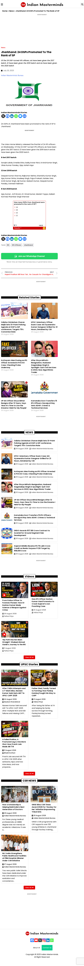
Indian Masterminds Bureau (12, 75)
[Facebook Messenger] (20, 116)
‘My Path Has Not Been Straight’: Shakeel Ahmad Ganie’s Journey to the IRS (14, 642)
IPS (8, 245)
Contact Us (47, 948)
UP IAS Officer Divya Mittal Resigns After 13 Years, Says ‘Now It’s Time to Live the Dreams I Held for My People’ (14, 404)
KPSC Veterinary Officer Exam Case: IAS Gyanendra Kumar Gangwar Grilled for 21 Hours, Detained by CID (44, 326)
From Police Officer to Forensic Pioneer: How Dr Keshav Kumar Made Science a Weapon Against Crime (14, 605)
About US (36, 948)
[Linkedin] (12, 116)
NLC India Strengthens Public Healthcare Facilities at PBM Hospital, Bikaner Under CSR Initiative (14, 857)
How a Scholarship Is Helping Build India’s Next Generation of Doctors (13, 807)
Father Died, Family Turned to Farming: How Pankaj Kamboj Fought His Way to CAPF (44, 692)
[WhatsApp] (52, 940)
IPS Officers (16, 245)
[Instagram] (44, 940)
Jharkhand (28, 245)
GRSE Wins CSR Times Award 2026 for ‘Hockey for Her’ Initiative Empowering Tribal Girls (44, 808)
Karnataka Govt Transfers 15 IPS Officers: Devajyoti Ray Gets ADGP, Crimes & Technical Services (44, 404)
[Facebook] (7, 116)
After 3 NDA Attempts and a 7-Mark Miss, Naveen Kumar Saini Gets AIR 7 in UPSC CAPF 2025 (13, 692)
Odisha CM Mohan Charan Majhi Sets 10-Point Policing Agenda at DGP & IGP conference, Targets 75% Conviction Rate (13, 327)
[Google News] (24, 116)
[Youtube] (36, 940)
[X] (3, 116)
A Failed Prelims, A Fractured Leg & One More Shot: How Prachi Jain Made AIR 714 (14, 743)
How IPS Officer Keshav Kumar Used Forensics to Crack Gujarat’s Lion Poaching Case (43, 602)
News (11, 11)
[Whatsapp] (16, 116)
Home (4, 11)
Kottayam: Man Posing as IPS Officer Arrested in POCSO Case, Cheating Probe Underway (14, 364)
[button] (2, 4)
